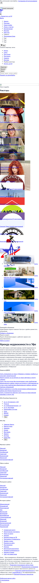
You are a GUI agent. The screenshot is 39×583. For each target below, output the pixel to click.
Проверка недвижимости (11, 550)
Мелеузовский (4, 508)
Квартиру (4, 67)
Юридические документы (12, 532)
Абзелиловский (4, 504)
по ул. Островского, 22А (11, 402)
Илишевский (4, 506)
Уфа (1, 510)
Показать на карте (5, 75)
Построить (7, 56)
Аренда (6, 21)
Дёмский (2, 448)
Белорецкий (3, 513)
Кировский (3, 450)
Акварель (6, 428)
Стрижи (6, 415)
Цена (2, 71)
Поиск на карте (8, 533)
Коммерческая (8, 29)
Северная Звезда (9, 424)
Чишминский (4, 527)
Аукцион (6, 535)
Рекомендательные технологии (23, 574)
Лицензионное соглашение (29, 567)
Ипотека (6, 30)
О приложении (4, 580)
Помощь (6, 547)
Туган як (6, 404)
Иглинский (3, 521)
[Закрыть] (1, 3)
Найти (13, 75)
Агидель (6, 436)
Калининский (4, 456)
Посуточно (7, 54)
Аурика (6, 430)
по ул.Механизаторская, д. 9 (12, 405)
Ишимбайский (4, 515)
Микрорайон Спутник (10, 409)
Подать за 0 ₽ (8, 64)
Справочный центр (9, 530)
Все (6, 417)
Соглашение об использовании (27, 1)
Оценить (6, 58)
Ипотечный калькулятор (11, 548)
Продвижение (8, 545)
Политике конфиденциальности (25, 570)
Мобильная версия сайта (7, 578)
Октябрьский (4, 452)
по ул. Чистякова (9, 407)
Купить (6, 50)
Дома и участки (8, 27)
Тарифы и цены (8, 541)
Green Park (7, 437)
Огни (5, 411)
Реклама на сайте (9, 543)
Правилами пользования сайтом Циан (21, 565)
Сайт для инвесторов (10, 554)
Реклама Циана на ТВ (10, 537)
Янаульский (3, 512)
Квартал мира (8, 426)
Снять (5, 52)
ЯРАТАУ (6, 413)
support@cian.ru (17, 572)
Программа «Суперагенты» (12, 539)
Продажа (6, 23)
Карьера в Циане (9, 552)
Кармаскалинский (5, 523)
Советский (3, 454)
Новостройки (8, 25)
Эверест (6, 434)
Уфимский (3, 519)
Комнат (3, 69)
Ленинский (3, 458)
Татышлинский (4, 525)
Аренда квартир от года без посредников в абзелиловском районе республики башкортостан (18, 390)
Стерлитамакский (5, 517)
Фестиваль (7, 432)
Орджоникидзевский (6, 459)
